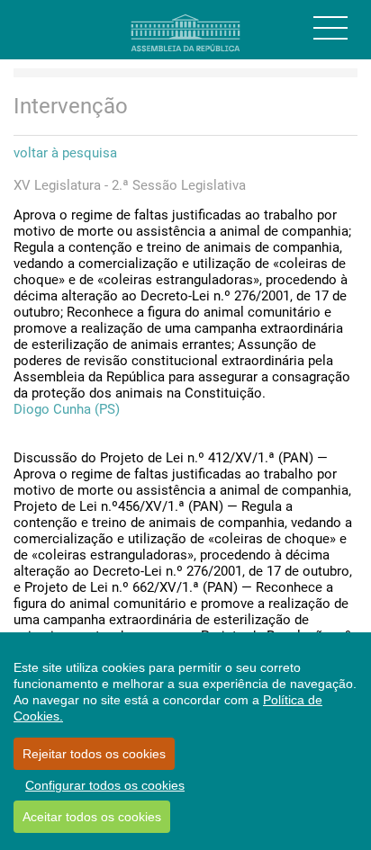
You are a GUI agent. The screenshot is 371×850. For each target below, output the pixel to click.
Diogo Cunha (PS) (67, 409)
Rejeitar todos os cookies (94, 754)
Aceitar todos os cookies (92, 817)
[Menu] (330, 28)
